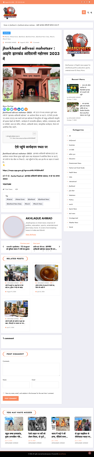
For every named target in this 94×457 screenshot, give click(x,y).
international (73, 181)
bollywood (72, 140)
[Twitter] (11, 109)
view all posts (31, 235)
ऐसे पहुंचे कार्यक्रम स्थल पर (13, 136)
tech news (72, 213)
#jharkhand (22, 37)
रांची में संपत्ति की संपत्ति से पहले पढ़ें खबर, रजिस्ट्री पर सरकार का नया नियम (14, 322)
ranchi (71, 204)
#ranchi (52, 37)
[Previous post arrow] (3, 246)
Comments (6, 361)
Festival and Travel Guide (76, 168)
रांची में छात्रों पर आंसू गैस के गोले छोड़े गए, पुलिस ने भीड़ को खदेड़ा (14, 286)
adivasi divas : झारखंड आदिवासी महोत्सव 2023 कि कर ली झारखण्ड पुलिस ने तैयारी (44, 248)
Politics (71, 200)
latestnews (72, 195)
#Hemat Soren (14, 37)
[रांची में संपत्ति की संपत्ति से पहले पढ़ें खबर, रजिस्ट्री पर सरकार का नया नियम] (16, 308)
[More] (26, 109)
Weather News (73, 222)
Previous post (24, 243)
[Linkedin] (18, 109)
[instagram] (87, 2)
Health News (73, 172)
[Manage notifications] (89, 453)
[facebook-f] (82, 2)
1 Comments (36, 42)
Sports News (73, 209)
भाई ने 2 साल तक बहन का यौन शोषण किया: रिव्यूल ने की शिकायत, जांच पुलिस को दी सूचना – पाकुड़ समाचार (83, 435)
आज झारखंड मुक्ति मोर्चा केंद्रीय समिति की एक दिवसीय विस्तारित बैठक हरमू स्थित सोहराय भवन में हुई (85, 109)
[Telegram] (22, 109)
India (70, 177)
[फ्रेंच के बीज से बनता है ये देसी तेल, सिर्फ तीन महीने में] (46, 273)
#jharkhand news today (42, 37)
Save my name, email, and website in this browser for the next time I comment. (30, 393)
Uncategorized (73, 218)
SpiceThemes (62, 454)
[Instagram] (15, 109)
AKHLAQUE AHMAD (10, 42)
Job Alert (71, 191)
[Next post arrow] (59, 246)
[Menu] (84, 12)
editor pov (72, 154)
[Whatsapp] (8, 109)
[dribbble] (84, 2)
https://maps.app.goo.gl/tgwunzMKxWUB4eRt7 (24, 138)
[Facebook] (4, 109)
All (70, 136)
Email (33, 380)
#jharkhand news (30, 37)
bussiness (72, 145)
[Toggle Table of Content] (33, 133)
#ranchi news (7, 39)
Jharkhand (6, 33)
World (71, 227)
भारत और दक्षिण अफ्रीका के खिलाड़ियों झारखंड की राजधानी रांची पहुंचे (85, 90)
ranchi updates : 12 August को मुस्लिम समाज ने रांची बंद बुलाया (17, 247)
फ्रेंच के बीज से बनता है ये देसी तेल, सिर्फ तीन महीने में (45, 286)
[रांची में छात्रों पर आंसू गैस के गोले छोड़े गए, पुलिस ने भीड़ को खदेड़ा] (16, 273)
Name (4, 380)
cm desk (71, 150)
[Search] (88, 12)
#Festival (6, 37)
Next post (36, 243)
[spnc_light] (91, 12)
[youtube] (89, 2)
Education (72, 159)
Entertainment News (75, 163)
